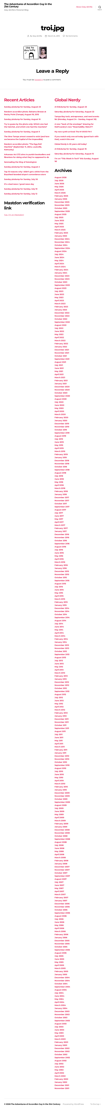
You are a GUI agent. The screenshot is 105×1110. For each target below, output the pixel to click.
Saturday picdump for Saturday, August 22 (74, 112)
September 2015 (62, 580)
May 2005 (59, 962)
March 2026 (60, 193)
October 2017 (61, 504)
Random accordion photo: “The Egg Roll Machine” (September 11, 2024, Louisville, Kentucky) (23, 147)
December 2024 (62, 239)
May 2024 (59, 260)
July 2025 (59, 217)
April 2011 (59, 744)
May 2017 (59, 519)
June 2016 (59, 553)
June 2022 (59, 331)
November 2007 (62, 870)
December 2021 (62, 350)
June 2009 (59, 811)
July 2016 (59, 550)
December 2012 (62, 682)
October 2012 (61, 688)
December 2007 (62, 867)
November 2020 (62, 390)
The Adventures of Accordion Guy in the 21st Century (28, 5)
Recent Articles (19, 99)
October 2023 (61, 282)
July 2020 (59, 402)
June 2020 (59, 405)
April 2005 (59, 965)
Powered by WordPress (73, 1104)
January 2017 (61, 531)
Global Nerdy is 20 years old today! (71, 144)
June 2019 (59, 442)
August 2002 (61, 1061)
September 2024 (62, 248)
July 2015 (59, 587)
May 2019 (59, 445)
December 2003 (62, 1011)
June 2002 (59, 1067)
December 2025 (62, 202)
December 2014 (62, 608)
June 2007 (59, 885)
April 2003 (59, 1036)
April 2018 (59, 485)
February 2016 (61, 565)
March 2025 (60, 230)
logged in (39, 80)
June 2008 (59, 848)
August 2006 (61, 916)
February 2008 (61, 861)
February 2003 (61, 1042)
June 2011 (59, 737)
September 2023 (62, 285)
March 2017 (60, 525)
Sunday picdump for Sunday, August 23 (22, 107)
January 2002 (61, 1082)
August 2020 (61, 399)
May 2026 (59, 187)
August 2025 (60, 214)
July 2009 (59, 808)
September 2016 (62, 544)
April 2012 (59, 707)
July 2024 (59, 254)
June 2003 (59, 1030)
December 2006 (62, 904)
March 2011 (60, 747)
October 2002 (61, 1054)
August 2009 (61, 805)
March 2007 (60, 894)
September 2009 (62, 802)
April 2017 (59, 522)
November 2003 (62, 1014)
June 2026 (59, 183)
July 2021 (59, 365)
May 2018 (59, 482)
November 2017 (62, 500)
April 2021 (59, 374)
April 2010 (59, 780)
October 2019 (61, 430)
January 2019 (61, 457)
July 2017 (59, 513)
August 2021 (60, 362)
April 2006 (59, 928)
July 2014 (59, 624)
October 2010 (61, 762)
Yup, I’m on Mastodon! (14, 215)
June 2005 (59, 959)
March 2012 (60, 710)
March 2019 (60, 451)
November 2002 (62, 1051)
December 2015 (62, 571)
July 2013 (59, 660)
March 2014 (60, 636)
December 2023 (62, 276)
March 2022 (60, 340)
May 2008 (59, 851)
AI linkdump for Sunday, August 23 (71, 107)
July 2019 (59, 439)
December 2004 (62, 977)
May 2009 (59, 814)
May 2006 (59, 925)
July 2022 (59, 328)
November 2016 (62, 537)
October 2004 (61, 984)
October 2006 (61, 910)
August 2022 (60, 325)
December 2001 (62, 1085)
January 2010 (61, 790)
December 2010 (62, 756)
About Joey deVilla (84, 7)
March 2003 (60, 1039)
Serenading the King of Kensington (20, 162)
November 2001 (62, 1088)
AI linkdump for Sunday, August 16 (71, 149)
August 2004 (61, 990)
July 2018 (59, 476)
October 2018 (61, 467)
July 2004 (59, 993)
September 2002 (62, 1057)
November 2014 (62, 611)
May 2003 (59, 1033)
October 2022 (61, 319)
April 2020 (59, 411)
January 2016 (61, 568)
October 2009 (61, 799)
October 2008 (61, 836)
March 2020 (60, 414)
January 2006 (61, 937)
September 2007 (62, 876)
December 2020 (62, 387)
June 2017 (59, 516)
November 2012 (62, 685)
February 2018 (61, 491)
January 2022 (61, 347)
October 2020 (61, 393)
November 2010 (62, 759)
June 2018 (59, 479)
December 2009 (62, 793)
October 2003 (61, 1017)
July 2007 (59, 882)
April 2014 (59, 633)
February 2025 (61, 233)
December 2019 (62, 424)
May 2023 (59, 297)
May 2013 (59, 667)
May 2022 (59, 334)
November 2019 (62, 427)
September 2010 (62, 765)
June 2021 (59, 368)
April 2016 (59, 559)
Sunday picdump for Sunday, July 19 (20, 189)
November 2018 (62, 464)
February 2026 (61, 196)
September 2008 (62, 839)
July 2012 (59, 697)
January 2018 (61, 494)
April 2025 (59, 227)
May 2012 (59, 704)
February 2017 (61, 528)
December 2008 (62, 830)
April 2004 (59, 1002)
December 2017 (62, 497)
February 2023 (61, 307)
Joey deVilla (37, 36)
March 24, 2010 (54, 36)
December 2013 (62, 645)
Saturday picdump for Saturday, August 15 (74, 154)
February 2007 (61, 897)
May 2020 (59, 408)
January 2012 (61, 716)
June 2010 (59, 774)
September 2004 (62, 987)
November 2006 (62, 907)
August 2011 (60, 731)
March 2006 (60, 931)
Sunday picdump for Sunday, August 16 (22, 119)
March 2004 (60, 1005)
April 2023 (59, 300)
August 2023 (60, 288)
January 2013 (61, 679)
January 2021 (61, 384)
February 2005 (61, 971)
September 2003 (62, 1021)
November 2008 (62, 833)
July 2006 (59, 919)
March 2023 (60, 304)
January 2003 (61, 1045)
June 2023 (59, 294)
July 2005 (59, 956)
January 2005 (61, 974)
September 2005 (62, 950)
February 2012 (61, 713)
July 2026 (59, 180)
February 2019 (61, 454)
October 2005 (61, 947)
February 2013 (61, 676)
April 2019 (59, 448)
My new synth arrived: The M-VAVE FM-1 (73, 132)
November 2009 (62, 796)
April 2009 (59, 817)
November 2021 (62, 353)
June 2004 (59, 996)
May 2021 (59, 371)
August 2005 (61, 953)
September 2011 (62, 728)
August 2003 (61, 1024)
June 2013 (59, 664)
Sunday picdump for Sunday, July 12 (20, 194)
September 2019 (62, 433)
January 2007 (61, 901)
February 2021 (61, 380)
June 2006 (59, 922)
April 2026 (59, 190)
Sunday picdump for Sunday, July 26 (21, 179)
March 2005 (60, 968)
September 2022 (62, 322)
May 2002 (59, 1070)
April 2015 (59, 596)
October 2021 (61, 356)
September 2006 (62, 913)
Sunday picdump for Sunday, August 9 (22, 132)
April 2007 (59, 891)
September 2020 (62, 396)
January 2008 (61, 864)
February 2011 (61, 750)
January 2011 (60, 753)
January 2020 (61, 420)
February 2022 (61, 344)
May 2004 (59, 999)
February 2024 (61, 270)
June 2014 (59, 627)
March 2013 (60, 673)
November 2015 (62, 574)
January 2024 (61, 273)
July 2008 (59, 845)
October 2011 (60, 725)
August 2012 (60, 694)
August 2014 (60, 620)
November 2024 (62, 242)
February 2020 (61, 417)
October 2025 (61, 208)
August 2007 (61, 879)
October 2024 (61, 245)
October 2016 (61, 540)
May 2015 (59, 593)
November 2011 (62, 722)
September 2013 (62, 654)
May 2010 (59, 777)
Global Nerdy (67, 99)
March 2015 (60, 599)
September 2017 (62, 507)
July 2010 (59, 771)
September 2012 (62, 691)
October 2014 (61, 614)
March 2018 (60, 488)
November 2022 (62, 316)
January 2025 (61, 236)
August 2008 (61, 842)
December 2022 (62, 313)
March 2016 (60, 562)
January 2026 (61, 199)
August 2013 (60, 657)
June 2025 (59, 220)
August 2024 (61, 251)
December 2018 (62, 460)
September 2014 (62, 617)
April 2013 (59, 670)
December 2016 (62, 534)
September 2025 (62, 211)
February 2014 (61, 639)
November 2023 (62, 279)
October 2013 (61, 651)
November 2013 (62, 648)
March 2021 (60, 377)
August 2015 (60, 584)
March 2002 (60, 1076)
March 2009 (60, 820)
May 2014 (59, 630)
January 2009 (61, 827)
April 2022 (59, 337)
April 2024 (59, 263)
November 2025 (62, 205)
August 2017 (60, 510)
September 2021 (62, 359)
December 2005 (62, 941)
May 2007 (59, 888)
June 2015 (59, 590)
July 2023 (59, 291)
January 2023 (61, 310)
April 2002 (59, 1073)
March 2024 (60, 267)
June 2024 (59, 257)
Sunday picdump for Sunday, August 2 (22, 167)
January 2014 (61, 642)
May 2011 (59, 740)
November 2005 (62, 944)
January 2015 (61, 605)
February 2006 (61, 934)
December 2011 (62, 719)
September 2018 (62, 470)
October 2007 (61, 873)
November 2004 (62, 981)
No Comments (72, 36)
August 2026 (60, 177)
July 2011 (59, 734)
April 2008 (59, 854)
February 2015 (61, 602)
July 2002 (59, 1064)
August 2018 (60, 473)
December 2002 (62, 1048)
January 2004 (61, 1008)
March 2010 (60, 784)
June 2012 (59, 700)
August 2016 (60, 547)
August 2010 (60, 768)
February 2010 (61, 787)
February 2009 (61, 824)
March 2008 (60, 857)
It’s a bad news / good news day (19, 184)
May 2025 (59, 223)
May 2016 (59, 556)
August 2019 (60, 436)
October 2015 (61, 577)
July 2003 (59, 1027)
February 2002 (61, 1079)
